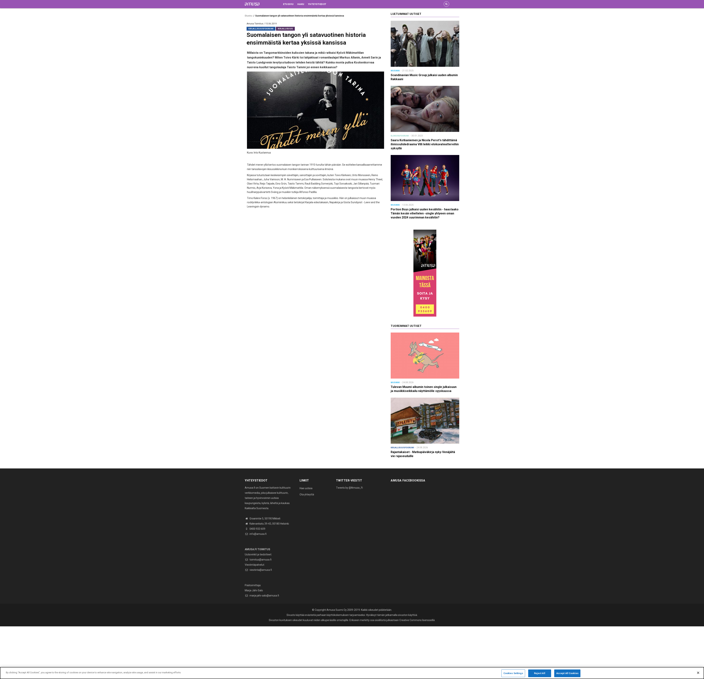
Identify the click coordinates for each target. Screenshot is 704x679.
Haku (300, 4)
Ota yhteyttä (307, 494)
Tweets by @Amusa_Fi (349, 487)
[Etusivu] (252, 3)
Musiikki (395, 71)
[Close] (698, 673)
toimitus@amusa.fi (260, 559)
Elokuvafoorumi (400, 136)
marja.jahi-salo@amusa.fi (264, 595)
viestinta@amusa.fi (260, 569)
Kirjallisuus (285, 29)
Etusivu (288, 4)
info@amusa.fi (258, 533)
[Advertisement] (110, 652)
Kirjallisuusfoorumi (261, 29)
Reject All (539, 673)
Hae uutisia (306, 488)
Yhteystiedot (317, 4)
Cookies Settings (513, 673)
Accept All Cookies (567, 673)
